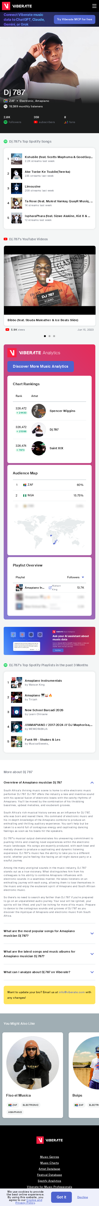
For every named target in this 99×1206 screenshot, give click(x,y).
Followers (73, 577)
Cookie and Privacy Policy (28, 1201)
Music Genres (49, 1157)
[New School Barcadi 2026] (16, 712)
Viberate (17, 6)
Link (50, 588)
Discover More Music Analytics (40, 366)
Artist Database (49, 1169)
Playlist (20, 577)
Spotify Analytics (49, 1181)
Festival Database (49, 1175)
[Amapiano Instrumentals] (16, 682)
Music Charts (49, 1163)
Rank (19, 396)
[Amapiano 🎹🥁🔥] (16, 697)
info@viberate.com (72, 992)
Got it (61, 1197)
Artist (34, 396)
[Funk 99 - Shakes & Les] (16, 741)
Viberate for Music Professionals (49, 1187)
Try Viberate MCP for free (74, 19)
